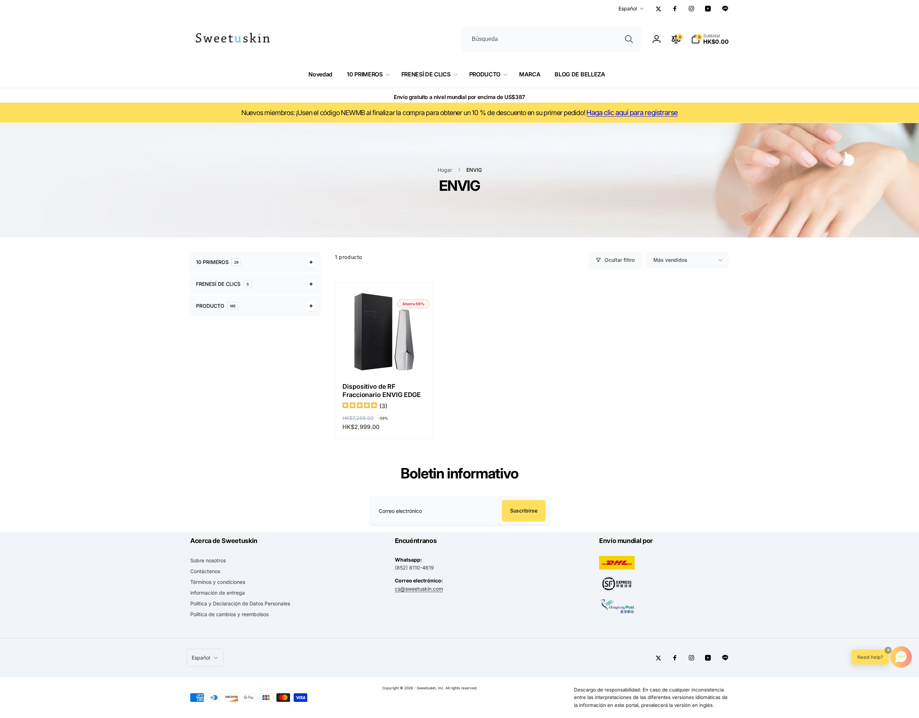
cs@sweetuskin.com (419, 589)
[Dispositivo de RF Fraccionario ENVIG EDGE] (384, 360)
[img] (359, 406)
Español (628, 8)
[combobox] (552, 39)
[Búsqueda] (629, 39)
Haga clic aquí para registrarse (632, 112)
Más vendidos (670, 260)
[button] (710, 39)
